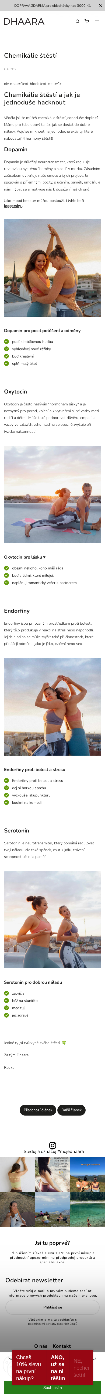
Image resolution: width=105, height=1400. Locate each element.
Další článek (71, 1110)
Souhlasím (52, 1387)
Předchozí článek (38, 1110)
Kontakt (62, 1346)
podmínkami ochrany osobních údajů (52, 1324)
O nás (40, 1346)
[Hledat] (78, 21)
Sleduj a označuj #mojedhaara (54, 1151)
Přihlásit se (52, 1307)
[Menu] (97, 22)
